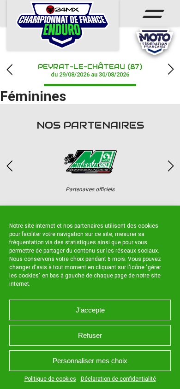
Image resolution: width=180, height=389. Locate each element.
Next (171, 69)
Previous (9, 69)
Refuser (90, 335)
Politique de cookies (50, 379)
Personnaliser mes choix (90, 361)
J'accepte (90, 310)
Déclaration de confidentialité (118, 379)
